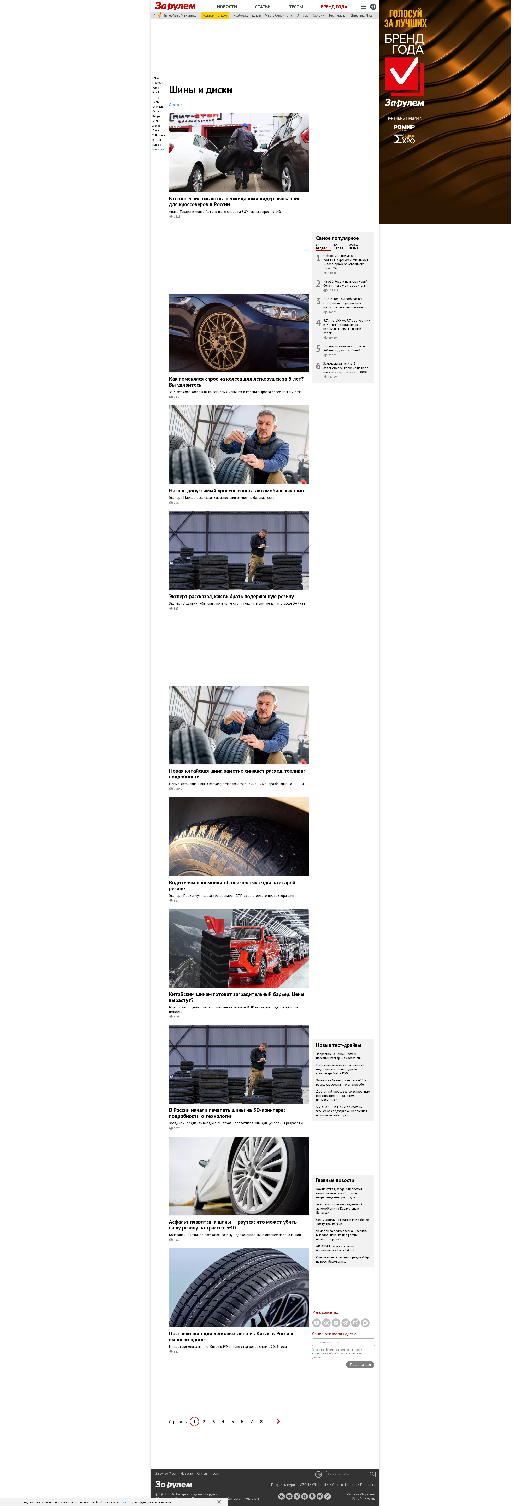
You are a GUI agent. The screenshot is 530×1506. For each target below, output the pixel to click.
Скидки (318, 15)
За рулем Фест (165, 1473)
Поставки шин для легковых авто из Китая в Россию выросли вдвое (231, 1336)
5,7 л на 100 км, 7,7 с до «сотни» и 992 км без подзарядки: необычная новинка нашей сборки (346, 326)
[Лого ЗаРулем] (175, 6)
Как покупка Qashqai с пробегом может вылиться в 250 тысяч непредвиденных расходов (339, 1193)
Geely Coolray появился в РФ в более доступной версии (342, 1221)
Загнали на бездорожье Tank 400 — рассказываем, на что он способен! (341, 1082)
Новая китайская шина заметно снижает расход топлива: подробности (237, 773)
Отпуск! (302, 15)
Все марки (158, 149)
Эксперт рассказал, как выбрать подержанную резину (231, 596)
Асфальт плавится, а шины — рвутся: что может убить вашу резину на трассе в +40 (233, 1224)
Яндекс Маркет (344, 1484)
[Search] (372, 1474)
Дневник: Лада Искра (367, 15)
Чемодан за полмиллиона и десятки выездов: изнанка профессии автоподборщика (341, 1235)
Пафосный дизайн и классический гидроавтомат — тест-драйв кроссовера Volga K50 (340, 1069)
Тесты (296, 7)
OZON (304, 1484)
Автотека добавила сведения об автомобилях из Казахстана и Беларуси (339, 1208)
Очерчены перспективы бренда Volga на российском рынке (343, 1259)
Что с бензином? (278, 15)
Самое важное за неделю (334, 1333)
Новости (227, 7)
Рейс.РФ (358, 1498)
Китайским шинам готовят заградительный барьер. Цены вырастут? (236, 997)
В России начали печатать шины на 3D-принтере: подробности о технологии (227, 1113)
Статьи (263, 7)
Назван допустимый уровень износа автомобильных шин (236, 490)
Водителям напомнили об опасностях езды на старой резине (232, 885)
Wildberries (320, 1484)
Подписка (368, 1484)
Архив (371, 1498)
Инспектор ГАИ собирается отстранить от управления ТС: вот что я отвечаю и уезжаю (344, 303)
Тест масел (337, 15)
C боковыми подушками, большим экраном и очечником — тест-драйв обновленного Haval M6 (345, 261)
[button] (219, 1502)
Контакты (234, 1498)
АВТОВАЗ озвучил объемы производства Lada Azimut (335, 1248)
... (270, 1421)
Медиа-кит (251, 1498)
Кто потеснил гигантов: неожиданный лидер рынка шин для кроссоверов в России (235, 201)
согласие (318, 1353)
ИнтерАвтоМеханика (179, 15)
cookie (123, 1502)
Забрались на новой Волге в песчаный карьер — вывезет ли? (338, 1055)
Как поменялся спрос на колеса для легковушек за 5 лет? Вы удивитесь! (236, 381)
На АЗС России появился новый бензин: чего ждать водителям (345, 283)
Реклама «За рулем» (361, 1494)
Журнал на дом (215, 15)
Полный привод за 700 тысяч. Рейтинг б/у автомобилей (344, 348)
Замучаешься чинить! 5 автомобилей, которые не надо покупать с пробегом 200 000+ (346, 367)
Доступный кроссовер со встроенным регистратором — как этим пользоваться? (343, 1095)
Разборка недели (247, 15)
